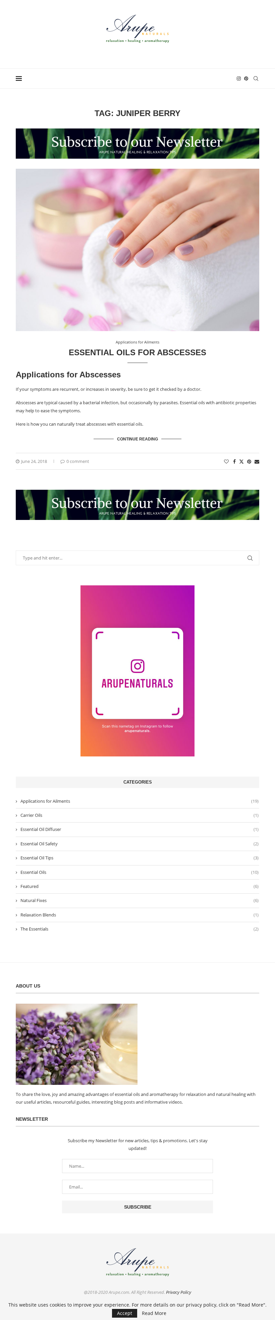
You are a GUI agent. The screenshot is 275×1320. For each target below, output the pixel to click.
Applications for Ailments (139, 801)
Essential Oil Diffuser (139, 829)
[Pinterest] (246, 78)
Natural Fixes (139, 900)
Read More (154, 1313)
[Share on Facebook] (234, 461)
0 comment (77, 461)
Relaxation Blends (139, 915)
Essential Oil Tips (139, 858)
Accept (124, 1313)
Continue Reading (137, 439)
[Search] (256, 78)
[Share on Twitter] (241, 461)
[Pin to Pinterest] (249, 461)
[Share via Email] (257, 461)
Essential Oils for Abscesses (137, 352)
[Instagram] (239, 78)
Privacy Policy (178, 1292)
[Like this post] (226, 461)
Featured (139, 886)
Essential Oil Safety (139, 844)
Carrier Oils (139, 815)
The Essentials (139, 929)
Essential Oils (139, 872)
